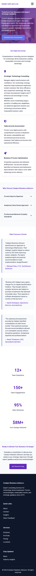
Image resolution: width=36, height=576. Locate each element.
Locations (6, 542)
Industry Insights (9, 559)
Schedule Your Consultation (13, 37)
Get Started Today (18, 466)
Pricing (5, 539)
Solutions (6, 532)
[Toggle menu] (32, 4)
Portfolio (6, 536)
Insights (6, 515)
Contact (6, 512)
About (5, 508)
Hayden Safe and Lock (10, 4)
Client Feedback (9, 518)
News (5, 556)
